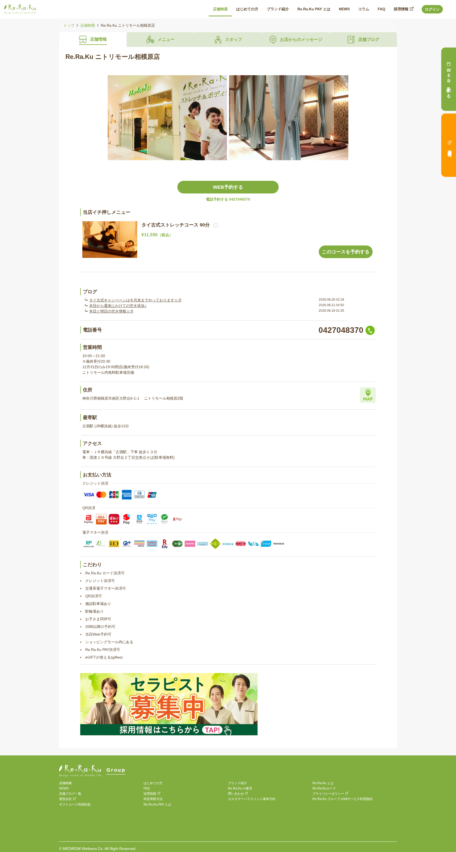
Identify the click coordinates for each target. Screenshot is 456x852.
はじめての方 (153, 783)
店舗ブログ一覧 (70, 794)
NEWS (64, 788)
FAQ (147, 788)
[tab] (93, 39)
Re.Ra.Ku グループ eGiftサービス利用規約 (342, 799)
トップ (68, 25)
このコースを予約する (345, 251)
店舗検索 (87, 25)
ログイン (432, 9)
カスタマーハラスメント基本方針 (252, 799)
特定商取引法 (153, 799)
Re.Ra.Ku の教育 (240, 788)
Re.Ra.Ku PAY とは (157, 804)
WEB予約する (228, 187)
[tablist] (228, 39)
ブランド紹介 (237, 783)
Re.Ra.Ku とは (323, 783)
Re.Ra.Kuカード (324, 788)
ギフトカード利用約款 (75, 804)
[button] (214, 225)
